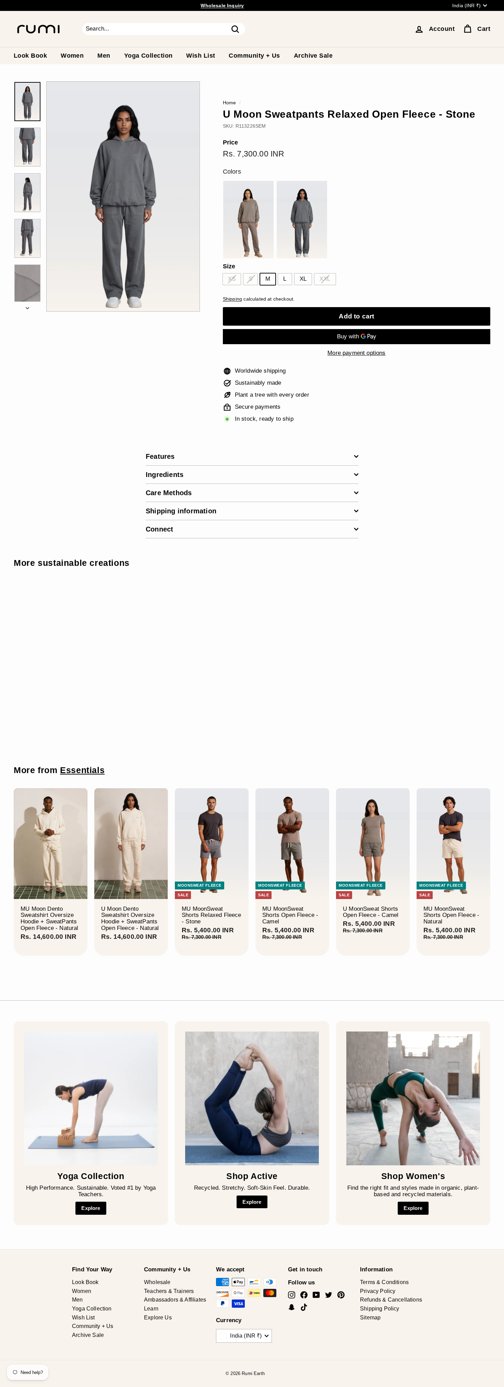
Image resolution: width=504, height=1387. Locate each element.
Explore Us (158, 1317)
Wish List (200, 55)
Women (72, 55)
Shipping (232, 299)
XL (303, 279)
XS (232, 279)
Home (229, 102)
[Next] (27, 307)
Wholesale (157, 1282)
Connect (159, 529)
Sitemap (370, 1317)
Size (229, 266)
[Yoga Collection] (91, 1098)
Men (103, 55)
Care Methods (169, 493)
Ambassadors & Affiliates (175, 1300)
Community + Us (254, 55)
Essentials (82, 770)
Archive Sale (313, 55)
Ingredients (164, 474)
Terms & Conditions (384, 1282)
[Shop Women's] (413, 1098)
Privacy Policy (377, 1291)
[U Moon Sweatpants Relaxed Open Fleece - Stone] (302, 219)
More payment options (356, 353)
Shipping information (181, 511)
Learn (151, 1309)
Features (160, 456)
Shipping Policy (379, 1309)
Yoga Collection (148, 55)
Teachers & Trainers (169, 1291)
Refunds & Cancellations (391, 1300)
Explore (90, 1208)
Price (230, 142)
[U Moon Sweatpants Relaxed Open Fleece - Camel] (248, 219)
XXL (325, 279)
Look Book (30, 55)
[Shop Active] (252, 1098)
